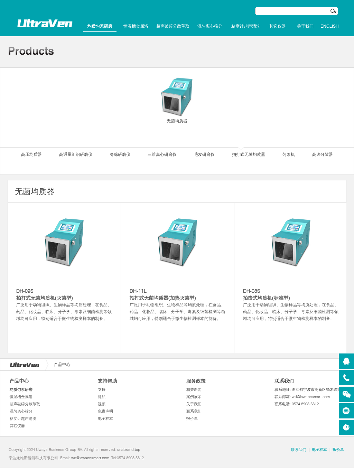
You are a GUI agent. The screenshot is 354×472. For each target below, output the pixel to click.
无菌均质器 (177, 120)
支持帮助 (107, 381)
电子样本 (105, 418)
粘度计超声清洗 (245, 26)
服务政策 (196, 381)
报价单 (192, 418)
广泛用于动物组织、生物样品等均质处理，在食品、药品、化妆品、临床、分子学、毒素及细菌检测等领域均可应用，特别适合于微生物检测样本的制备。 (64, 304)
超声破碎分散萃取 (172, 26)
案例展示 (194, 396)
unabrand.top (128, 449)
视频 (101, 404)
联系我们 (194, 411)
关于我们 (305, 26)
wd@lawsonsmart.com (311, 396)
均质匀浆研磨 (99, 26)
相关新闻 (194, 389)
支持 (101, 389)
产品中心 (19, 381)
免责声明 (105, 411)
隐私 (101, 396)
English (329, 26)
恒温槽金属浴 (135, 26)
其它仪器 (277, 26)
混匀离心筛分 (209, 26)
